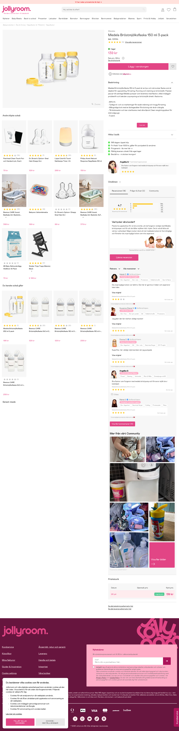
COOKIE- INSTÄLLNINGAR (50, 722)
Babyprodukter (8, 25)
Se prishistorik (114, 60)
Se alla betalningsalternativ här (120, 606)
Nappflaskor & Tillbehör (35, 25)
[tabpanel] (53, 69)
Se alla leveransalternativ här (119, 609)
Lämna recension (124, 257)
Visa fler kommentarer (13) (122, 424)
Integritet (43, 666)
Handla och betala (47, 660)
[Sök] (143, 9)
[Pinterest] (104, 718)
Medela (111, 31)
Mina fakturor (8, 660)
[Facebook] (75, 718)
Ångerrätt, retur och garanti (52, 647)
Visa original (116, 293)
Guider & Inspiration (11, 666)
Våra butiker (44, 673)
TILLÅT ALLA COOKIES (20, 722)
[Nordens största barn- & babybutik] (16, 9)
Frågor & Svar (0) (137, 191)
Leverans (43, 653)
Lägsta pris (159, 594)
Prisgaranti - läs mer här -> (121, 148)
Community (154, 191)
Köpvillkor (7, 653)
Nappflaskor (50, 25)
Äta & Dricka (20, 25)
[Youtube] (89, 718)
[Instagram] (82, 718)
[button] (168, 9)
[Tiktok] (96, 718)
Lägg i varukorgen (138, 66)
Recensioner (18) (119, 191)
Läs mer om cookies (14, 714)
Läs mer (142, 125)
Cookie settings (9, 673)
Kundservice (8, 647)
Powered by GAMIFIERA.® (118, 570)
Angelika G (124, 162)
